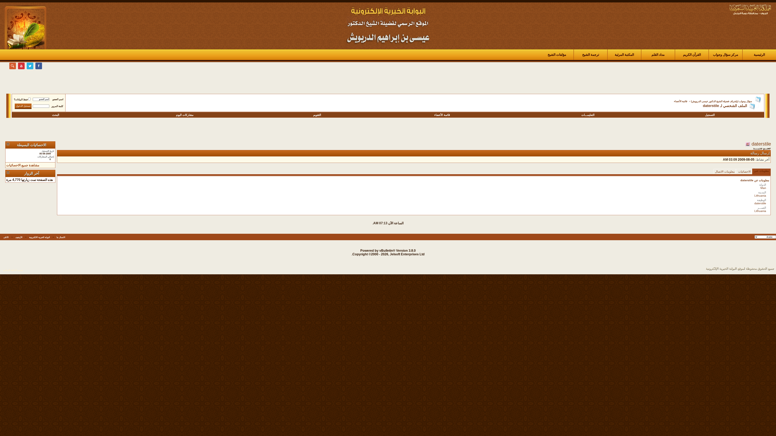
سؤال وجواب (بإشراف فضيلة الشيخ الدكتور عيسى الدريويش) (721, 101)
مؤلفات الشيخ (557, 54)
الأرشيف (18, 237)
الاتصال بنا (61, 237)
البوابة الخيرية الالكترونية (39, 237)
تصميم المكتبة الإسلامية (13, 270)
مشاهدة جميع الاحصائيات (22, 165)
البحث (55, 114)
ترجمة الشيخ (590, 54)
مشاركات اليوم (185, 114)
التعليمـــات (588, 114)
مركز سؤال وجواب (725, 54)
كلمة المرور (57, 106)
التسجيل (710, 114)
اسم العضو (58, 99)
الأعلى (6, 237)
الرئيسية (759, 54)
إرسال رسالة (760, 153)
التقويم (317, 114)
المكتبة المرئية (624, 54)
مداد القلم (658, 54)
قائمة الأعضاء (680, 101)
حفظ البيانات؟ (21, 99)
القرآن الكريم (692, 54)
